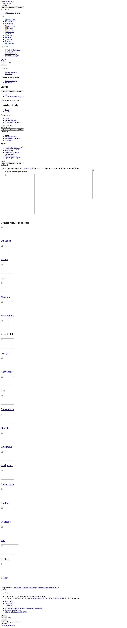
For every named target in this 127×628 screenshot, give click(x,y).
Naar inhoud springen (7, 1)
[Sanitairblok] (4, 328)
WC (3, 540)
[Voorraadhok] (7, 310)
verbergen (20, 7)
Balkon (4, 577)
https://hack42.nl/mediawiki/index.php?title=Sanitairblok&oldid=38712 (35, 588)
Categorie (4, 589)
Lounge (26, 168)
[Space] (7, 235)
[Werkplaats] (7, 460)
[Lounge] (7, 347)
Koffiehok (6, 371)
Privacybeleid (9, 601)
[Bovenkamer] (7, 478)
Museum (5, 296)
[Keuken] (9, 553)
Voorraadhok (7, 315)
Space (7, 593)
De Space (6, 240)
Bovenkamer (7, 484)
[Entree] (4, 253)
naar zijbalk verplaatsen (8, 7)
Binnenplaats (7, 409)
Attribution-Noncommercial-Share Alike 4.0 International (45, 598)
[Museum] (7, 291)
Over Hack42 (9, 603)
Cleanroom (6, 446)
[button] (1, 3)
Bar (3, 390)
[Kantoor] (7, 497)
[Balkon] (7, 572)
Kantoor (5, 503)
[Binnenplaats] (7, 403)
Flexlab (5, 428)
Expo (3, 278)
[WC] (7, 534)
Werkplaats (7, 465)
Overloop (6, 521)
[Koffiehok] (7, 366)
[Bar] (7, 385)
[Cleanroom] (7, 441)
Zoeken (4, 65)
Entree (4, 259)
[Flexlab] (7, 422)
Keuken (5, 559)
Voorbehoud (9, 605)
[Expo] (7, 272)
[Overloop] (6, 516)
